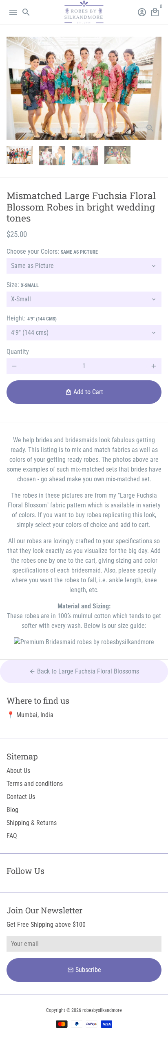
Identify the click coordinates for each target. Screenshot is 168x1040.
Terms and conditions (35, 784)
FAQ (12, 836)
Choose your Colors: (52, 251)
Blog (12, 810)
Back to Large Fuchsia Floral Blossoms (84, 671)
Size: (23, 285)
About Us (18, 771)
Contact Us (21, 797)
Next (153, 88)
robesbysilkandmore (102, 1010)
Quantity (18, 351)
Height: (32, 318)
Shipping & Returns (32, 823)
